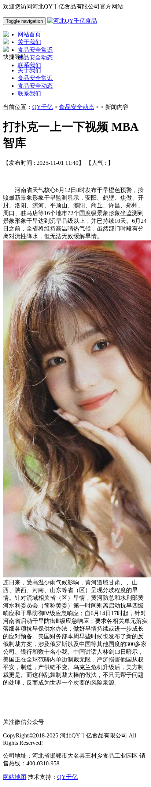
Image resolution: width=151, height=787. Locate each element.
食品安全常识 (35, 78)
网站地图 (14, 777)
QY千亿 (42, 107)
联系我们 (29, 93)
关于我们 (29, 70)
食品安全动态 (35, 86)
